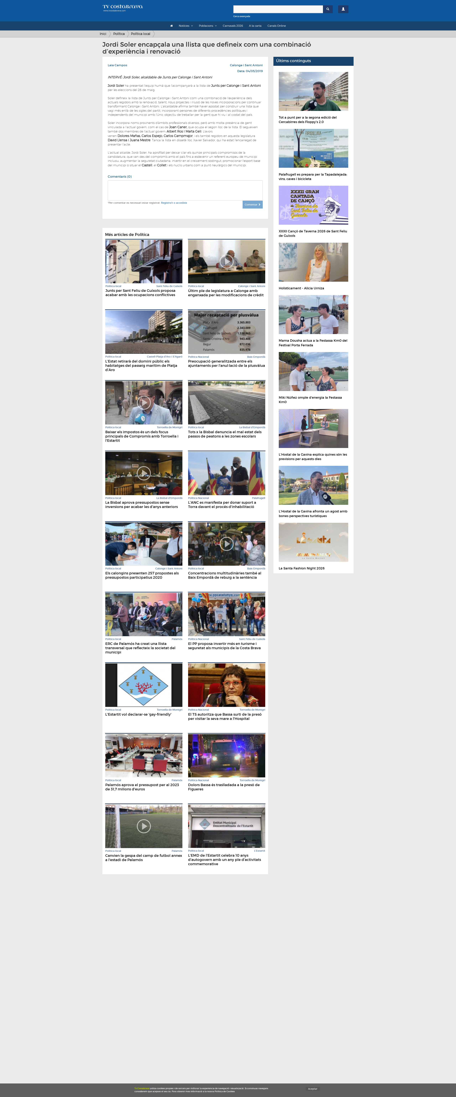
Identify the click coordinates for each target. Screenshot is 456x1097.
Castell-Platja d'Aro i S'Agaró (164, 356)
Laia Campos (117, 65)
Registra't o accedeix (174, 202)
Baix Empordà (256, 356)
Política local (140, 34)
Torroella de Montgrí (169, 427)
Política (119, 34)
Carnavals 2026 (233, 25)
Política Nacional (198, 356)
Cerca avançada (241, 16)
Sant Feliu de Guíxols (169, 286)
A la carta (255, 25)
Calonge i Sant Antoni (246, 65)
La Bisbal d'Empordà (252, 427)
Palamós (177, 639)
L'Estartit (259, 850)
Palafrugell (258, 498)
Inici (103, 34)
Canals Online (277, 25)
